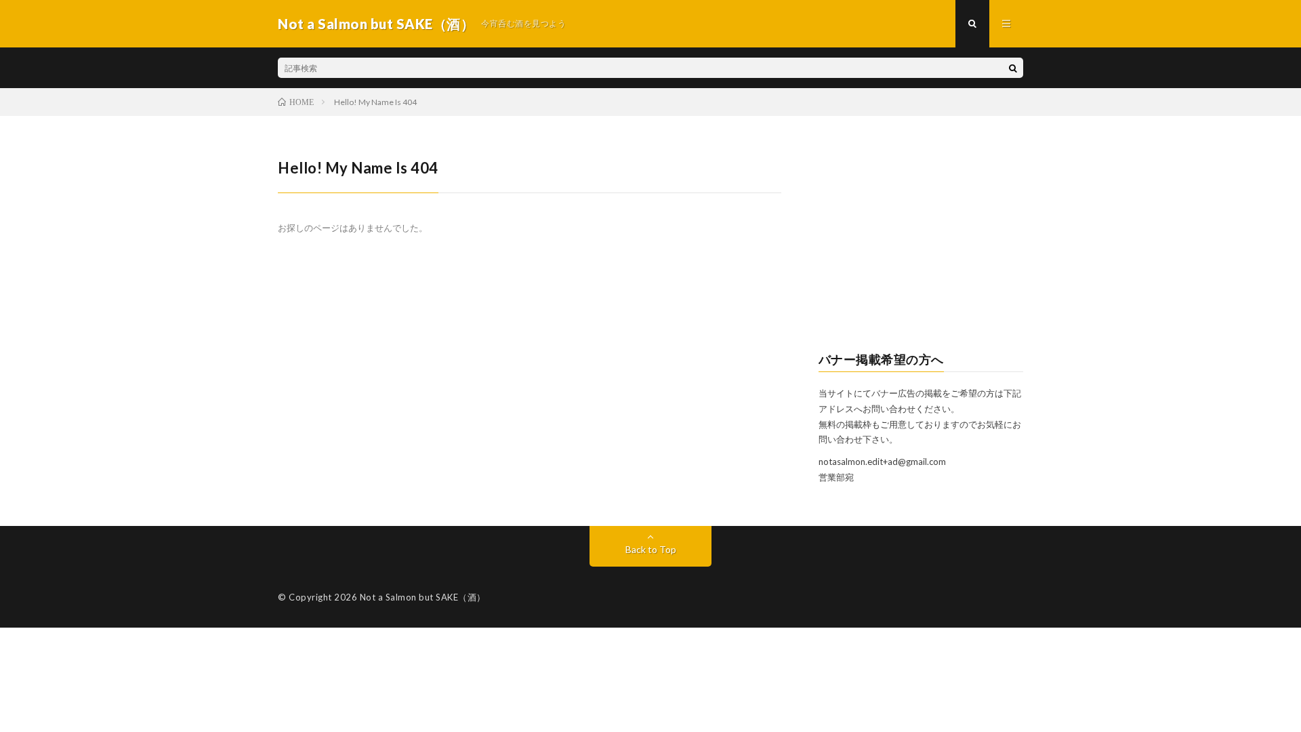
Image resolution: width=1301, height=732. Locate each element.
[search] (1013, 68)
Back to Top (650, 549)
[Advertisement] (921, 241)
